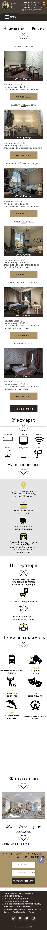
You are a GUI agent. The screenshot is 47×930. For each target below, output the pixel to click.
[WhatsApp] (13, 918)
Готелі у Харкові (28, 912)
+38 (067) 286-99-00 (33, 5)
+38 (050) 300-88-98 (10, 904)
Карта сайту (7, 912)
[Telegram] (26, 918)
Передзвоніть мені (23, 881)
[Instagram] (33, 918)
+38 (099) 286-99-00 (33, 2)
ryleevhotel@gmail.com (33, 10)
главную (24, 843)
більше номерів (23, 409)
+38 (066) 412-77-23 (33, 7)
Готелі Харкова (18, 912)
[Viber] (20, 918)
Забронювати (23, 97)
